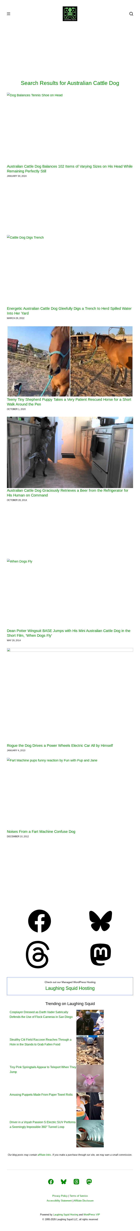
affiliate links (44, 1154)
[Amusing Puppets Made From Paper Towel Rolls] (90, 1105)
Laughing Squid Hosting (70, 988)
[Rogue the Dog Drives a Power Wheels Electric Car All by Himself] (70, 695)
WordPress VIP (91, 1214)
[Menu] (8, 13)
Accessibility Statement (59, 1200)
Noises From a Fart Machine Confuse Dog (41, 832)
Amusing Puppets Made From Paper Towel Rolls (41, 1094)
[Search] (131, 14)
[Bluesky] (100, 934)
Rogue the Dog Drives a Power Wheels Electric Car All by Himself (60, 746)
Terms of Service (79, 1196)
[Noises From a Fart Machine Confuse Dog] (70, 793)
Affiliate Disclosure (84, 1200)
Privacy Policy (60, 1196)
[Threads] (39, 967)
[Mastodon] (100, 967)
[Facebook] (39, 934)
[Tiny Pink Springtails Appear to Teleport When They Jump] (90, 1078)
